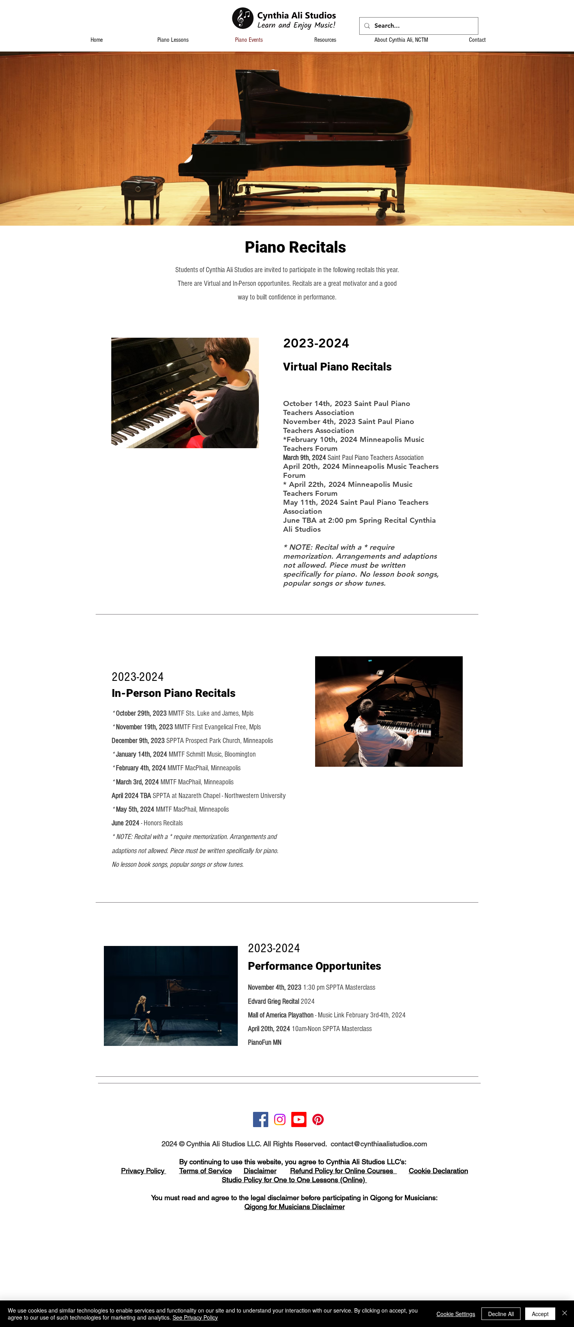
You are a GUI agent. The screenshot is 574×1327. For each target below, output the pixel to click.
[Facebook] (260, 1119)
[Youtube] (299, 1119)
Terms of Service (205, 1171)
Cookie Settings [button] (456, 1314)
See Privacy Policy (195, 1317)
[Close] (564, 1314)
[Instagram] (279, 1119)
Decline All (501, 1314)
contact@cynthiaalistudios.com (379, 1144)
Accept (540, 1314)
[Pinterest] (318, 1119)
